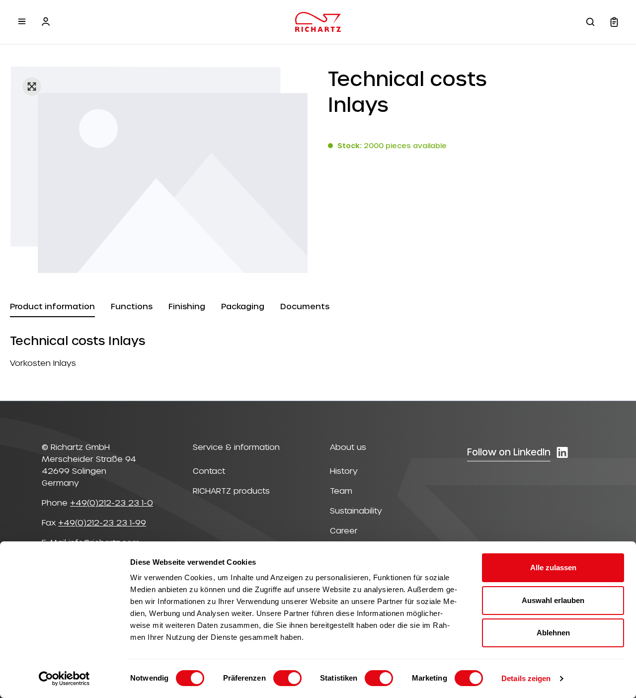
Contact (209, 470)
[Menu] (22, 21)
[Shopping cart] (614, 22)
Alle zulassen (553, 567)
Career (344, 530)
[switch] (287, 678)
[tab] (52, 306)
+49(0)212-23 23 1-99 (102, 522)
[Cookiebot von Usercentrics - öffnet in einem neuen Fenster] (64, 678)
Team (341, 490)
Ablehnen (553, 632)
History (344, 470)
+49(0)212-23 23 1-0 (111, 502)
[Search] (590, 22)
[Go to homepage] (318, 21)
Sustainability (356, 510)
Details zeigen (526, 678)
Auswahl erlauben (553, 600)
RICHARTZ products (231, 490)
